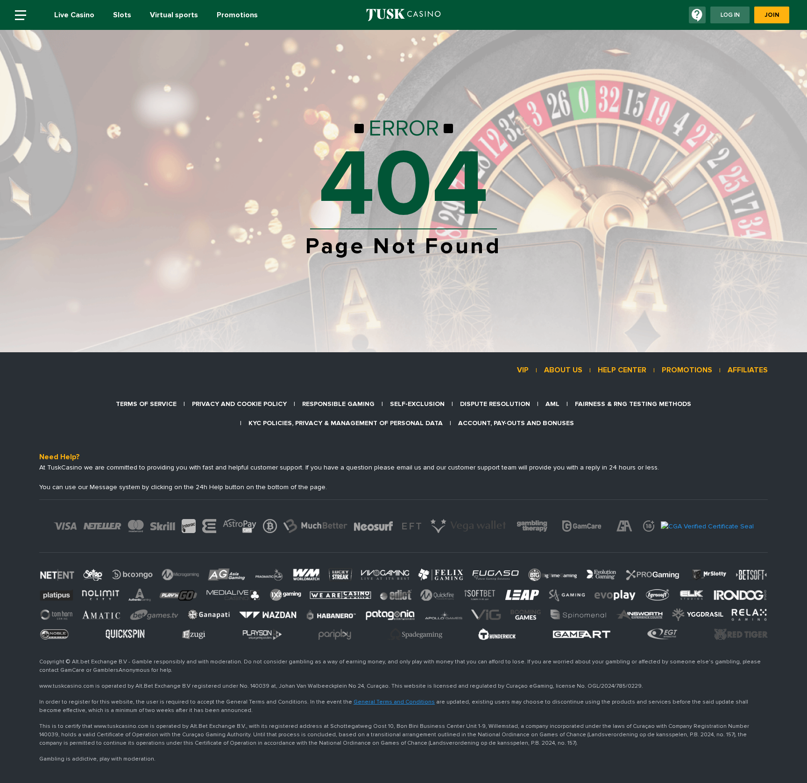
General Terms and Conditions (394, 701)
